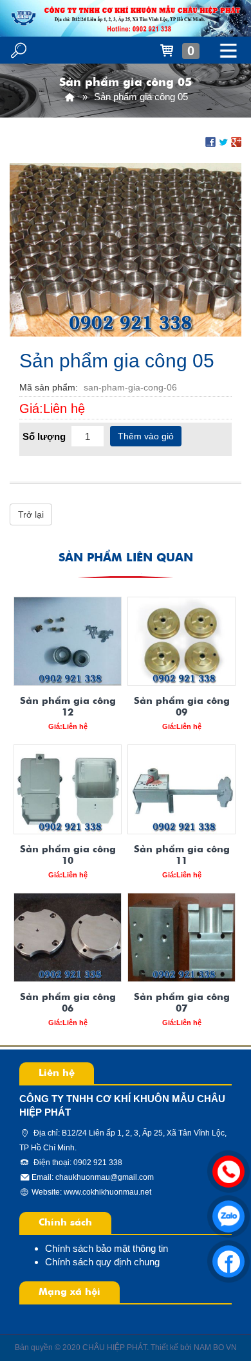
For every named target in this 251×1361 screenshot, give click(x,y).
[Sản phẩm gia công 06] (68, 937)
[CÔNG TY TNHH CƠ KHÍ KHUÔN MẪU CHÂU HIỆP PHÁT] (70, 96)
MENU (228, 50)
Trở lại (31, 514)
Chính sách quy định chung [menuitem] (102, 1261)
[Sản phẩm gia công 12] (68, 641)
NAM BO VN (215, 1347)
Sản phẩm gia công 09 (182, 706)
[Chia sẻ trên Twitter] (223, 140)
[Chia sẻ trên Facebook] (210, 140)
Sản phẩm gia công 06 (68, 1003)
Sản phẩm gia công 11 (182, 855)
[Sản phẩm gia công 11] (181, 789)
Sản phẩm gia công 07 (182, 1003)
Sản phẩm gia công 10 (68, 855)
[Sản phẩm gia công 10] (68, 789)
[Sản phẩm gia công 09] (181, 641)
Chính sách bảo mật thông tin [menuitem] (106, 1248)
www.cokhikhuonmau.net (107, 1192)
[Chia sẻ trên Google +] (236, 140)
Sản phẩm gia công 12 (68, 706)
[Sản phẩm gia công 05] (125, 248)
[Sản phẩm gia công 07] (181, 937)
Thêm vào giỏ (146, 436)
